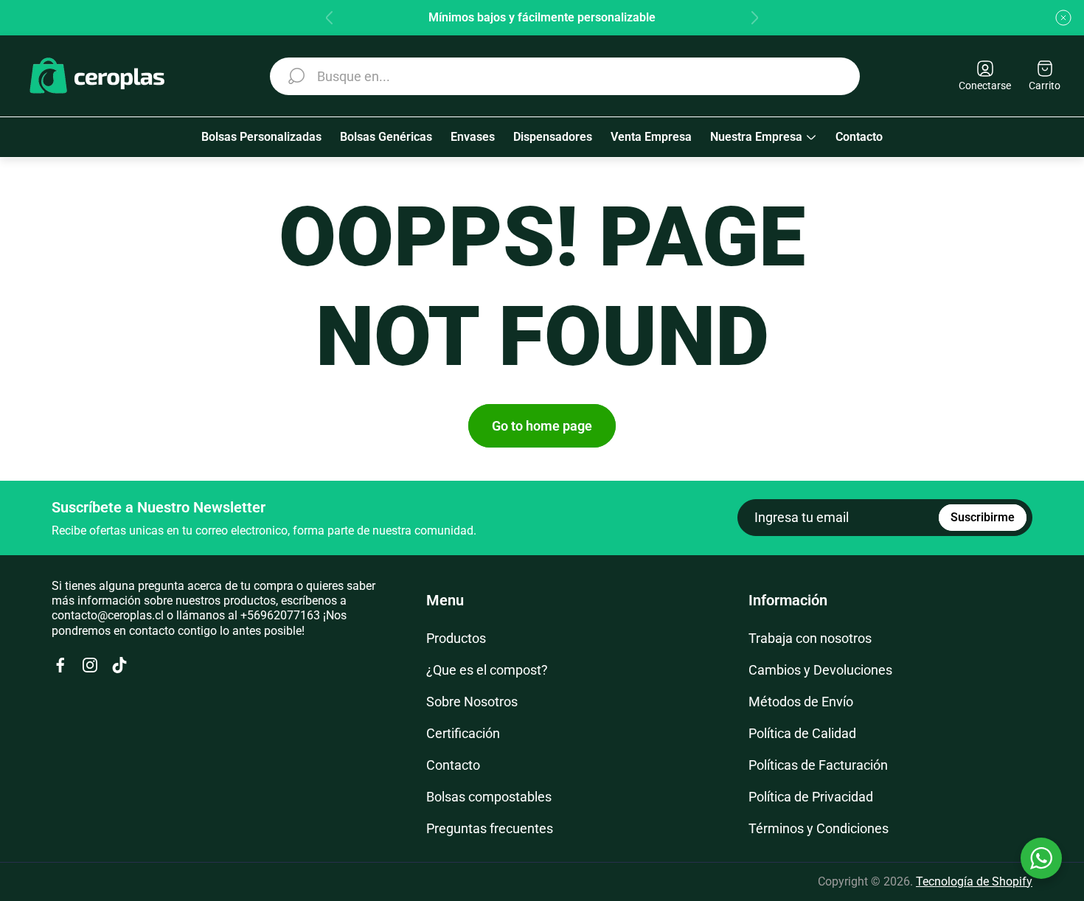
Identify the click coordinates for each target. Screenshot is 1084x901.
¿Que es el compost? (487, 670)
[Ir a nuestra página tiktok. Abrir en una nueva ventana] (119, 665)
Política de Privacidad (810, 796)
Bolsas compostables (489, 796)
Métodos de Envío (800, 701)
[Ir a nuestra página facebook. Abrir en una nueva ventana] (60, 665)
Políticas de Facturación (818, 765)
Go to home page (542, 426)
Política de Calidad (802, 733)
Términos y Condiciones (818, 828)
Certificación (463, 733)
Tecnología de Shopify (974, 881)
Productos (456, 638)
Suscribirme (983, 517)
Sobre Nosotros (472, 701)
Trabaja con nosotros (810, 638)
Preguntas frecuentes (489, 828)
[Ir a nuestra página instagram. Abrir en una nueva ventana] (90, 665)
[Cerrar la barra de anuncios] (1063, 18)
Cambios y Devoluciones (820, 670)
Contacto (453, 765)
